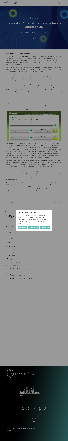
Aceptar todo (45, 227)
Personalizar (22, 227)
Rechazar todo (33, 227)
